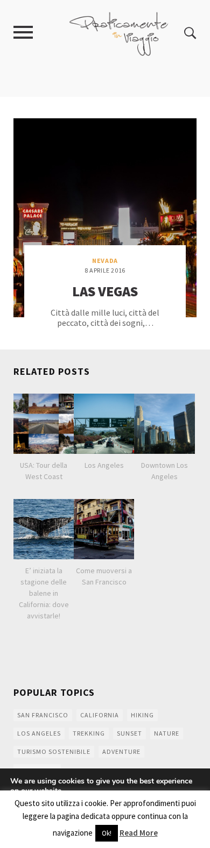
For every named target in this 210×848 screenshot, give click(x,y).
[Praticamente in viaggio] (119, 32)
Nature (166, 733)
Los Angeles (39, 733)
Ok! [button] (106, 833)
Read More (139, 833)
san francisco (42, 715)
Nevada (105, 260)
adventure (121, 751)
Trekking (89, 733)
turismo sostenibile (53, 751)
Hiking (142, 715)
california (99, 715)
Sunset (129, 733)
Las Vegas (105, 291)
